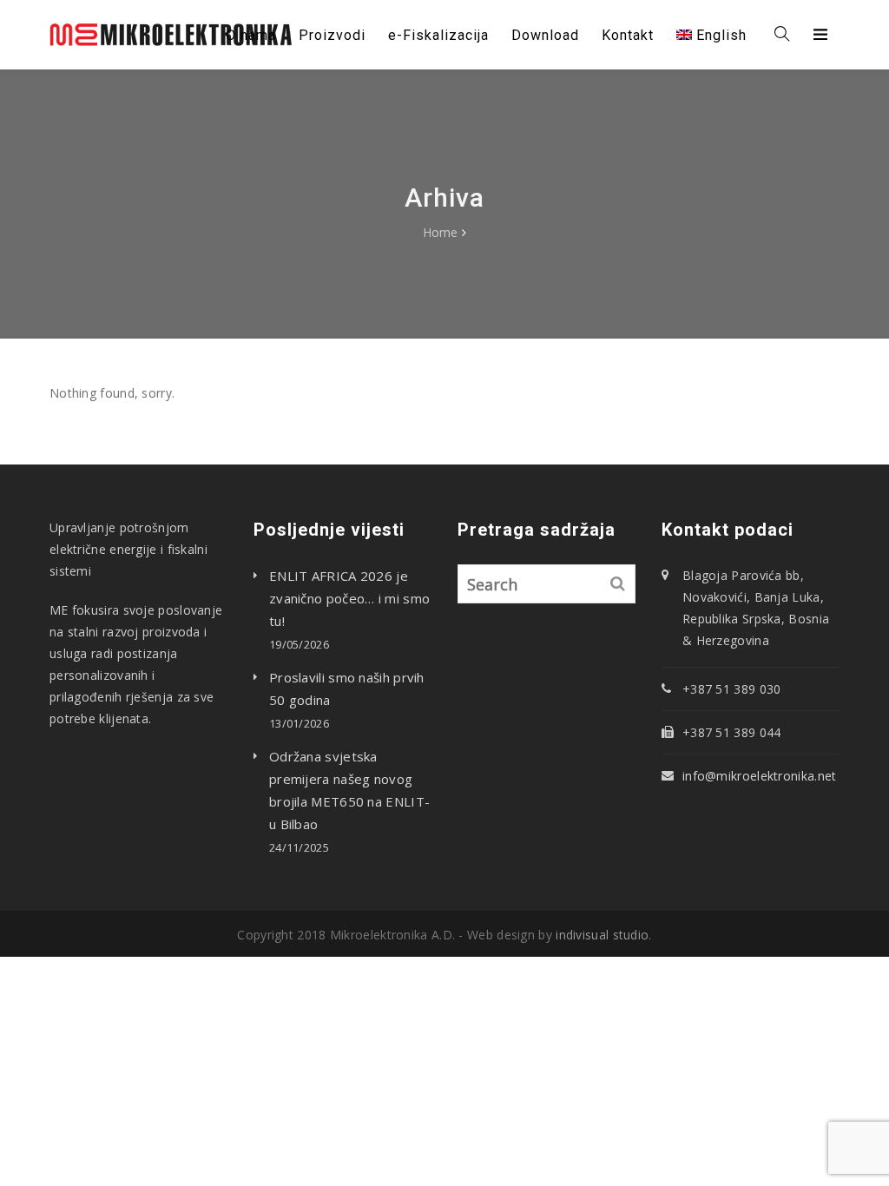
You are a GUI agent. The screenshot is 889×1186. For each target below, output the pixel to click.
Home (440, 232)
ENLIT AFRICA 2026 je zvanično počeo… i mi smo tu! (349, 598)
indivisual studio (602, 934)
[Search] (618, 583)
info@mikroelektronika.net (759, 776)
